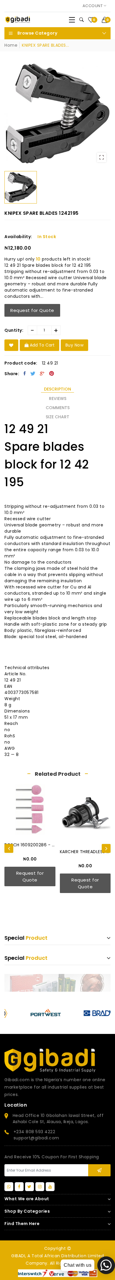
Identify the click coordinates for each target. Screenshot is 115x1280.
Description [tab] (57, 389)
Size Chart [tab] (57, 417)
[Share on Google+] (42, 373)
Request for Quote (32, 310)
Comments (58, 408)
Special (25, 937)
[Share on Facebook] (25, 373)
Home (10, 45)
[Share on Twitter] (33, 373)
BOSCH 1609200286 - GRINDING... (29, 845)
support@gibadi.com (36, 1138)
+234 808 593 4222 (34, 1132)
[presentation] (8, 848)
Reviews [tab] (57, 398)
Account (93, 6)
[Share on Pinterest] (51, 373)
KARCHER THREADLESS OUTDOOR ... (85, 852)
